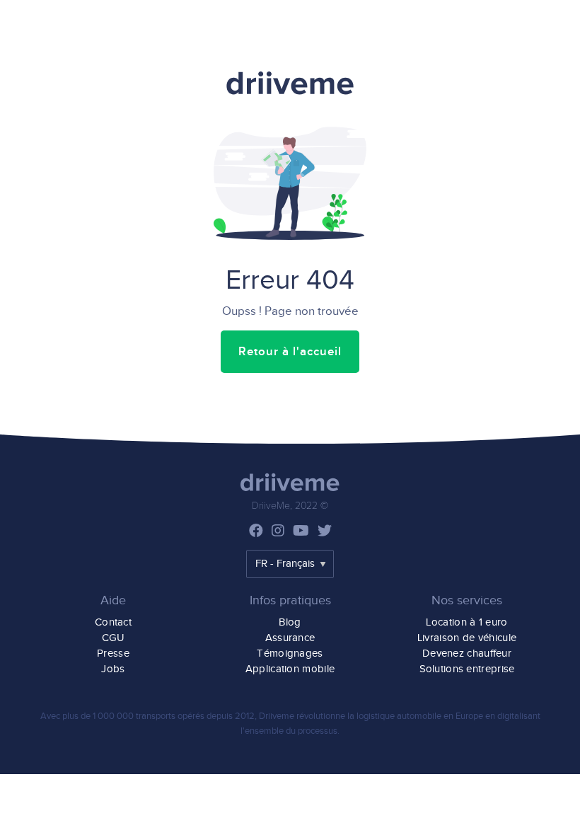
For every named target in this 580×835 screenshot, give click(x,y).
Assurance (290, 638)
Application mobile (290, 669)
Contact (113, 622)
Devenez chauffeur (466, 653)
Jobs (112, 669)
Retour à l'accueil (290, 352)
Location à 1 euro (466, 622)
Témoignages (290, 653)
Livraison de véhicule (466, 638)
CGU (113, 638)
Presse (113, 653)
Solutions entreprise (467, 669)
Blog (290, 622)
